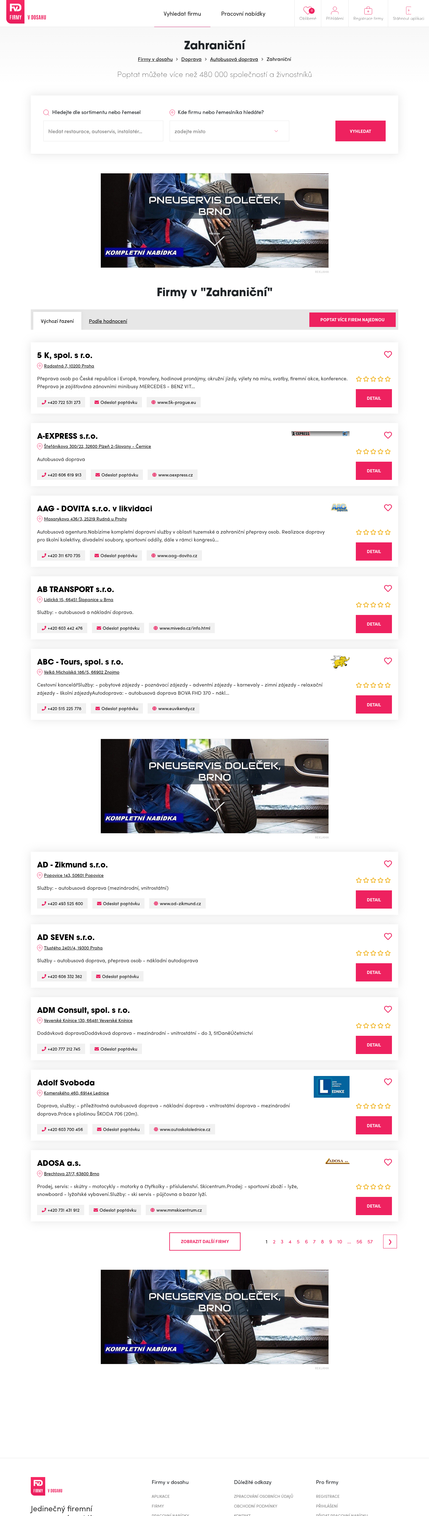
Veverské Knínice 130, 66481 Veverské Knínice (88, 1020)
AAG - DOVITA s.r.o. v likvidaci (94, 509)
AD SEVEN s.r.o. (66, 938)
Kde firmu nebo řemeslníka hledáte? (220, 112)
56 (359, 1241)
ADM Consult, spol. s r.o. (83, 1011)
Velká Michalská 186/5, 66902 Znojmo (81, 672)
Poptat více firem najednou (352, 319)
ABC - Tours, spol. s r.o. (80, 662)
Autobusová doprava (234, 58)
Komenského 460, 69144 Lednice (76, 1092)
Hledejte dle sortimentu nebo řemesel (96, 112)
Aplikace (161, 1496)
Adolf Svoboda (66, 1083)
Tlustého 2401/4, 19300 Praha (73, 947)
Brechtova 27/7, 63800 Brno (71, 1173)
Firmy (158, 1506)
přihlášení (327, 1506)
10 (339, 1241)
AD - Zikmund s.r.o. (72, 865)
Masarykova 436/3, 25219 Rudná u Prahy (85, 518)
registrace (327, 1496)
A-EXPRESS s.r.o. (67, 437)
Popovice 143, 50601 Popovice (74, 875)
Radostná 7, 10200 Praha (69, 365)
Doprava (191, 58)
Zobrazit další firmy (205, 1241)
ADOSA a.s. (59, 1164)
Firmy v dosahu (155, 58)
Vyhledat (360, 131)
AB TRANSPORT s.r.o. (75, 590)
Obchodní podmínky (255, 1506)
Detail (374, 398)
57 (370, 1241)
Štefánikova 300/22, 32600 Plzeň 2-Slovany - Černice (97, 446)
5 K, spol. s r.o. (65, 356)
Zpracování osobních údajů (263, 1496)
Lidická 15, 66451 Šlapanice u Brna (78, 599)
